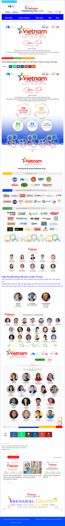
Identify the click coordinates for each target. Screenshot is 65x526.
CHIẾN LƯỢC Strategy (7, 58)
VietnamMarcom (58, 519)
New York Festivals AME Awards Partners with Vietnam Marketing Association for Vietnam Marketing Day (14, 447)
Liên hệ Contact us (30, 1)
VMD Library (39, 18)
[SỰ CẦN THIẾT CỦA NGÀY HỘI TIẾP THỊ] (52, 467)
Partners (23, 1)
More (57, 18)
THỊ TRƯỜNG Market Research (29, 58)
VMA (19, 1)
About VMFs (8, 18)
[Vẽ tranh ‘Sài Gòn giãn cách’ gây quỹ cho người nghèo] (32, 467)
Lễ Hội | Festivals (24, 18)
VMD (49, 18)
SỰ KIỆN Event (17, 58)
